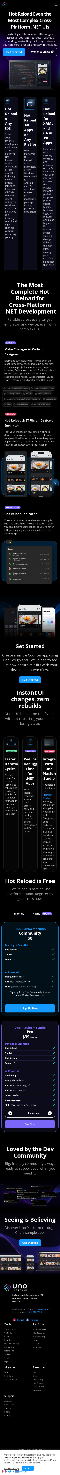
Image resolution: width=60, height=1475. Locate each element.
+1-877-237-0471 (42, 1309)
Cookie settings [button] (11, 1468)
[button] (56, 4)
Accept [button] (27, 1468)
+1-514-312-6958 (33, 1312)
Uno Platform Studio (47, 795)
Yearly (42, 913)
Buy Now (30, 1124)
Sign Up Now (30, 1008)
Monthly (19, 913)
